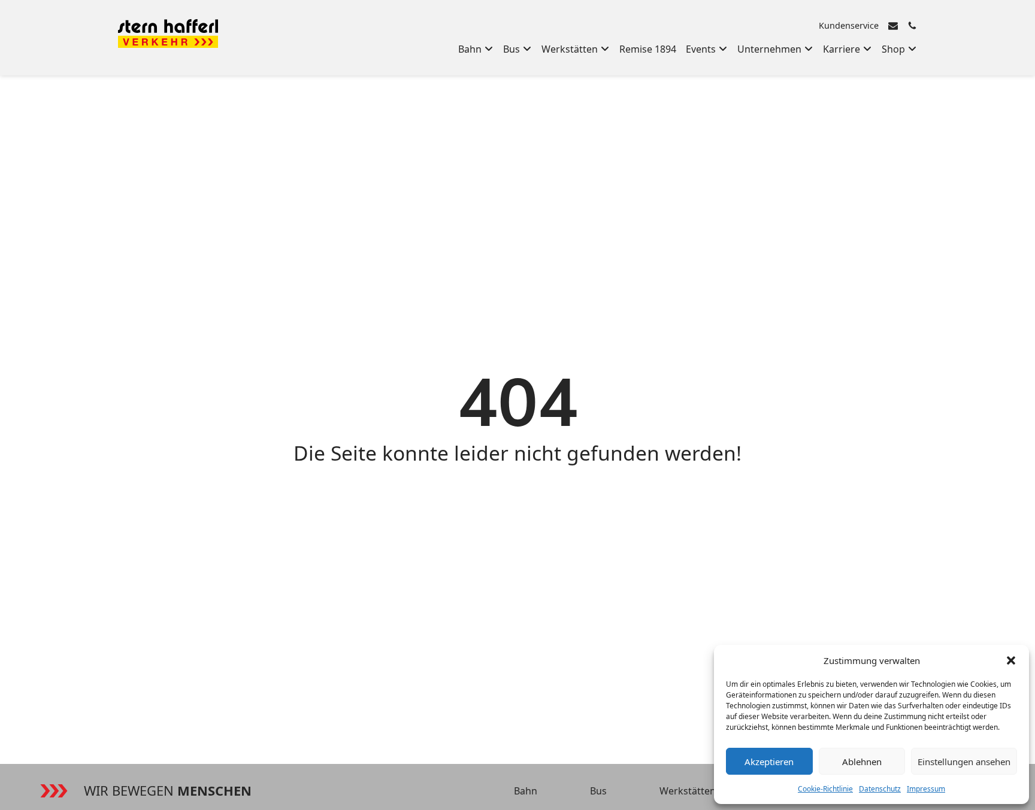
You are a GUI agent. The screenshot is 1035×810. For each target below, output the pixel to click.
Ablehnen (862, 762)
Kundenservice (849, 25)
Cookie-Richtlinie (825, 789)
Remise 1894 (647, 49)
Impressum (926, 789)
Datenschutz (880, 789)
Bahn (525, 790)
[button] (1011, 660)
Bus (598, 790)
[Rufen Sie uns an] (912, 26)
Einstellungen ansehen (964, 762)
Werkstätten (687, 790)
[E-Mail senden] (893, 26)
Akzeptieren (769, 762)
